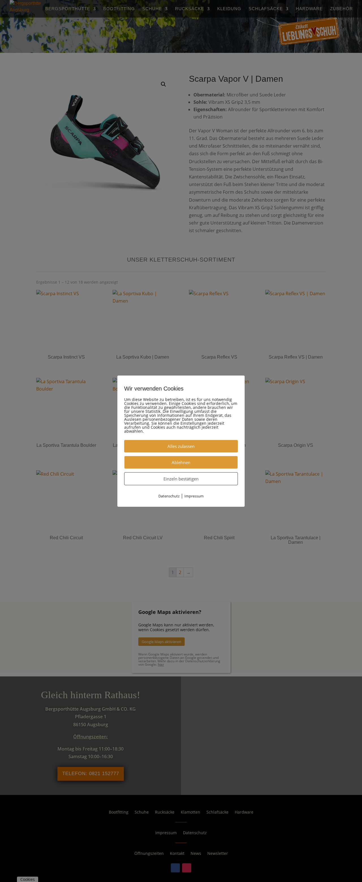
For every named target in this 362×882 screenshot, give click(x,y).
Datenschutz (169, 495)
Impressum (194, 495)
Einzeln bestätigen (181, 478)
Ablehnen (181, 462)
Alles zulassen (181, 446)
